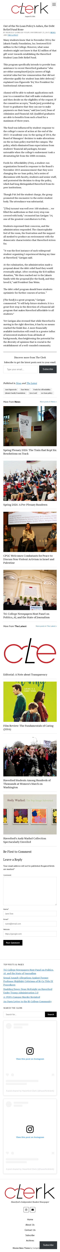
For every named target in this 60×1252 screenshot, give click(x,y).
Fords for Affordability (41, 389)
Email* (5, 919)
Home (30, 1219)
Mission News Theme (21, 1248)
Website (6, 929)
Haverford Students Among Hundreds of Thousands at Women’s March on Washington (27, 783)
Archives (30, 1240)
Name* (6, 909)
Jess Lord (33, 393)
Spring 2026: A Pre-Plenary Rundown (25, 504)
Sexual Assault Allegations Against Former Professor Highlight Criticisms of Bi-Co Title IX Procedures (28, 981)
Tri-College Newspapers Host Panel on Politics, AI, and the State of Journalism (26, 615)
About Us (30, 1224)
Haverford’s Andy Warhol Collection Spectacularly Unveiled (24, 840)
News (53, 32)
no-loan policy (46, 393)
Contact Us (30, 1229)
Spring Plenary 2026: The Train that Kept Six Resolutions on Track (29, 451)
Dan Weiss (25, 389)
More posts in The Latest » (46, 626)
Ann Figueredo (11, 389)
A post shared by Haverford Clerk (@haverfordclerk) (30, 1091)
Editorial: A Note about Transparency (25, 674)
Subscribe (48, 369)
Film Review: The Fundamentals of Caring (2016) (28, 727)
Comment (7, 875)
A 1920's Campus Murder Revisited (21, 997)
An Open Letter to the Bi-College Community (27, 1001)
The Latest (12, 35)
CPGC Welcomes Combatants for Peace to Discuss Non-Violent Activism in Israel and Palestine (28, 559)
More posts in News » (48, 402)
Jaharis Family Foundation (15, 393)
